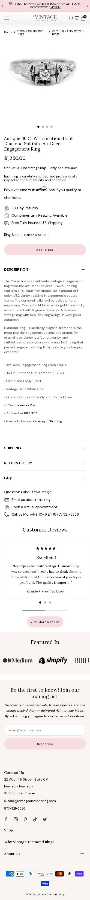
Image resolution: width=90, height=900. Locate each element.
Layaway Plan (26, 405)
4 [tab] (52, 127)
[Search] (71, 18)
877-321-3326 (14, 808)
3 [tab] (47, 127)
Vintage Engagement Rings (30, 32)
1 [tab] (38, 127)
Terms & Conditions (69, 716)
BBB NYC (30, 413)
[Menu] (6, 18)
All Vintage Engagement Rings (68, 32)
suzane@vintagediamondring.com (30, 801)
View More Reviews (45, 622)
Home (8, 32)
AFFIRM (55, 7)
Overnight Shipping (47, 421)
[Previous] (3, 6)
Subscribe (45, 744)
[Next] (87, 6)
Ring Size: (11, 234)
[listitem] (45, 6)
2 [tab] (43, 127)
